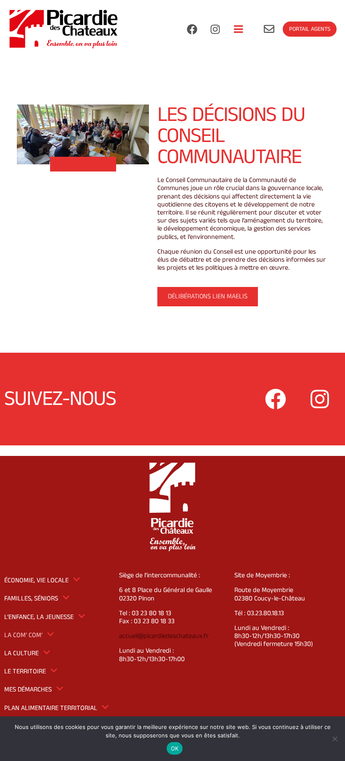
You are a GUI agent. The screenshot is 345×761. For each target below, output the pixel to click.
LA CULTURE (21, 653)
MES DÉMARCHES (28, 689)
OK (175, 748)
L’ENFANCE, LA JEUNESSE (39, 617)
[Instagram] (215, 29)
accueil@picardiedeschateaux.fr (164, 636)
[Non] (334, 738)
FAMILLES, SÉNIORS (31, 598)
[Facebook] (191, 29)
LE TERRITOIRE (25, 671)
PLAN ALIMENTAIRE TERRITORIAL (50, 708)
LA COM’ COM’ (23, 635)
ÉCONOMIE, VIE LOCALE (36, 580)
